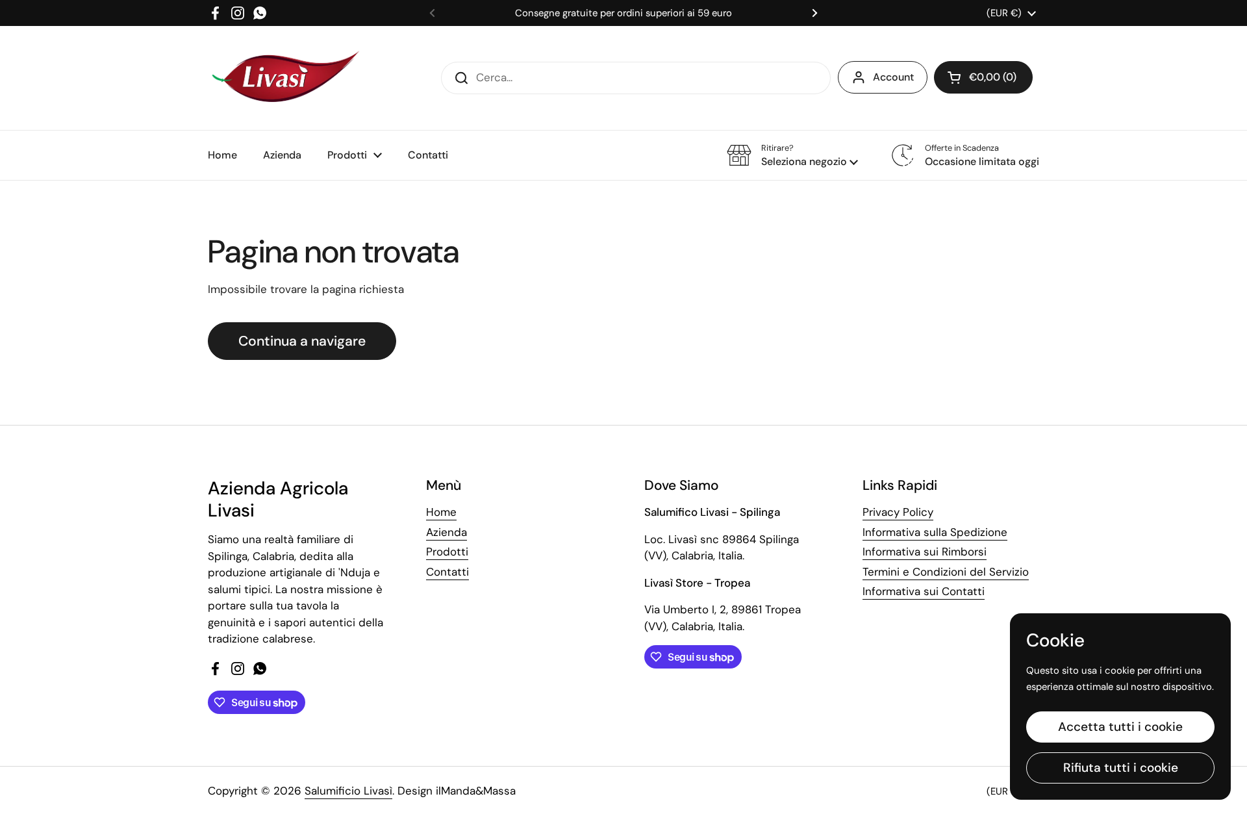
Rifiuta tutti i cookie (1120, 767)
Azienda (446, 532)
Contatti (447, 572)
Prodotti (447, 551)
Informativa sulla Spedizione (935, 532)
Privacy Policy (898, 512)
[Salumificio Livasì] (285, 77)
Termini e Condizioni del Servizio (946, 572)
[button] (983, 77)
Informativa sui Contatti (924, 591)
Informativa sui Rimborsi (925, 551)
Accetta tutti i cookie (1120, 727)
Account (893, 77)
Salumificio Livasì (348, 791)
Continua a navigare (302, 341)
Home (441, 512)
